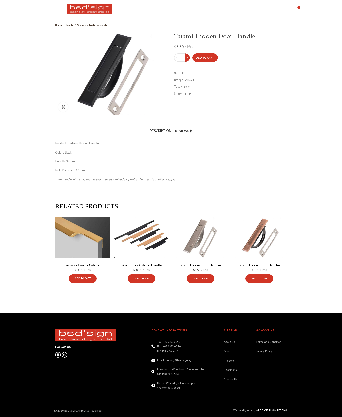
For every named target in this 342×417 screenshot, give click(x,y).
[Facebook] (58, 355)
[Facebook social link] (185, 93)
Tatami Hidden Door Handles (200, 265)
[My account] (289, 9)
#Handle (185, 86)
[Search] (281, 9)
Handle (70, 25)
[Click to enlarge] (63, 107)
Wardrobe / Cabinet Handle (142, 265)
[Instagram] (64, 355)
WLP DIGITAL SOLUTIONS (271, 410)
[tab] (159, 129)
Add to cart (205, 57)
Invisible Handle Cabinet (82, 265)
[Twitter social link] (189, 93)
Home (58, 25)
